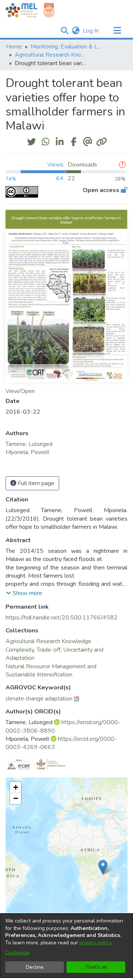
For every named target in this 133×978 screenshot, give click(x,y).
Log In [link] (91, 31)
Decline (35, 967)
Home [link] (14, 47)
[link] (48, 641)
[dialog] (66, 946)
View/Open (20, 391)
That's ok (96, 967)
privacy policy (95, 942)
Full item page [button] (35, 483)
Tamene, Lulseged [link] (29, 444)
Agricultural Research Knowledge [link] (52, 55)
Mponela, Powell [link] (27, 452)
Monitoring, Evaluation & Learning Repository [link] (68, 47)
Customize (17, 952)
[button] (64, 30)
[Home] (21, 10)
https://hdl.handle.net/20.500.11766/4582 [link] (61, 618)
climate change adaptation (39, 699)
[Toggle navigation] (117, 31)
